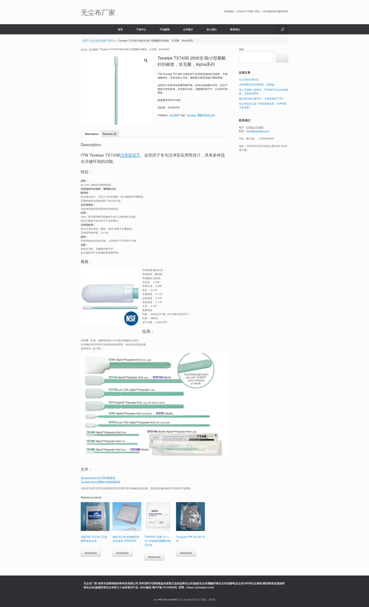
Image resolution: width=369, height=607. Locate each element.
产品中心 (141, 29)
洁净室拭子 (130, 155)
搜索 (241, 49)
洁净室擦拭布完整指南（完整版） (257, 84)
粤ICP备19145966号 (169, 599)
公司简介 (188, 29)
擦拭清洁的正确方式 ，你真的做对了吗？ (262, 98)
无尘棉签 (93, 49)
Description (92, 134)
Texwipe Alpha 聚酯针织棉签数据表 (100, 481)
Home (84, 49)
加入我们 (212, 29)
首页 (120, 29)
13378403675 (266, 138)
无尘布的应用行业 (249, 79)
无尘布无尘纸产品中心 (103, 40)
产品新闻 (165, 29)
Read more (91, 553)
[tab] (91, 134)
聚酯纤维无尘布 (206, 115)
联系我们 (235, 29)
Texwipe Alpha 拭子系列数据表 (98, 477)
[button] (282, 29)
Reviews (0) (109, 134)
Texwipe (191, 115)
